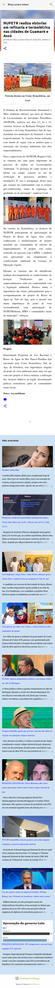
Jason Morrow (34, 984)
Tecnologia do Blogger (29, 978)
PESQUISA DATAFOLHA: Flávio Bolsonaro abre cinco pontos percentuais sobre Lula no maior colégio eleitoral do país (26, 787)
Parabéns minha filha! (10, 470)
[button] (5, 48)
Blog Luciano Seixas (18, 4)
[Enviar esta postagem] (5, 400)
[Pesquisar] (51, 4)
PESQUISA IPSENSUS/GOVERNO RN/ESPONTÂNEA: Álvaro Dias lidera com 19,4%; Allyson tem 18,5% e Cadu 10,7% (25, 522)
